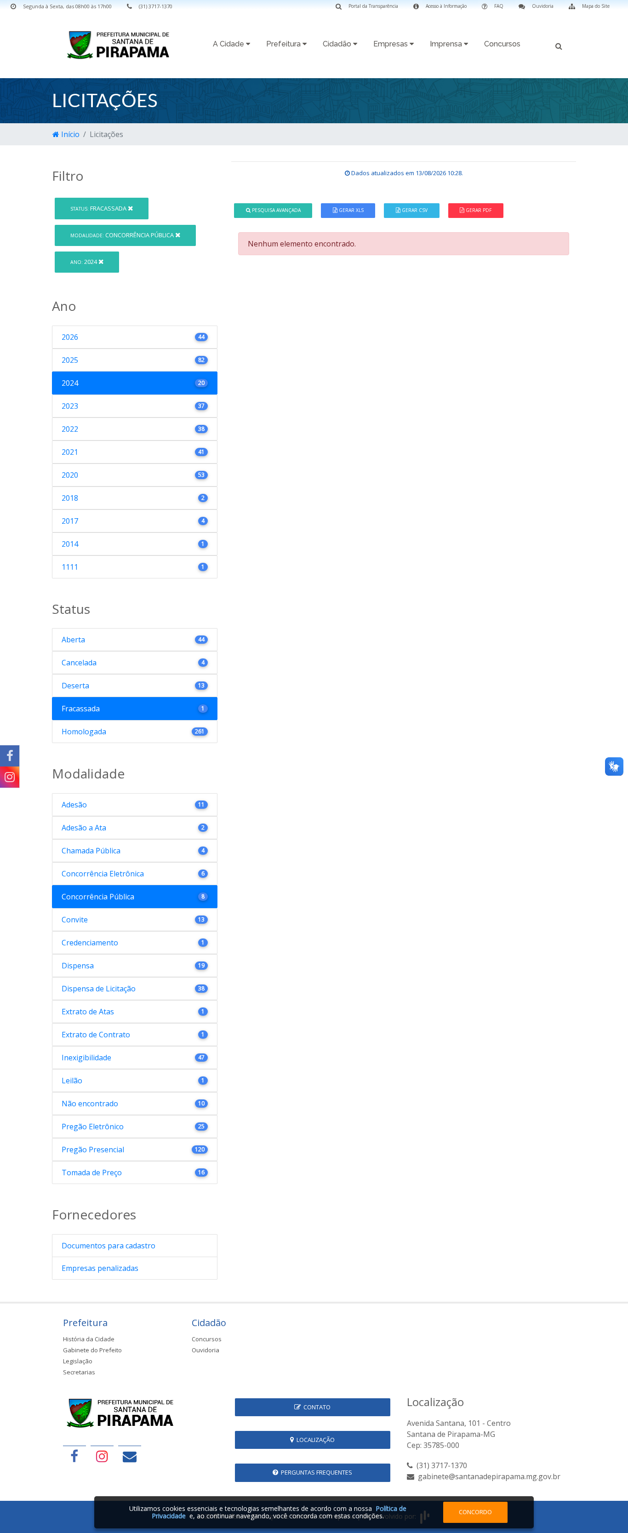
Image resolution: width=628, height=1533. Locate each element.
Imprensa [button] (447, 44)
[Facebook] (9, 755)
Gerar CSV (414, 210)
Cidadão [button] (338, 44)
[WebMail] (129, 1456)
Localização (314, 1440)
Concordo (475, 1512)
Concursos (502, 44)
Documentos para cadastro (108, 1246)
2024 (84, 261)
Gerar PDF (477, 210)
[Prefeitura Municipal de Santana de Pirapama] (120, 45)
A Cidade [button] (229, 44)
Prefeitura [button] (284, 44)
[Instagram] (9, 777)
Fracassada (99, 208)
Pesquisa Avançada (276, 210)
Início (69, 134)
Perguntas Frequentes (315, 1472)
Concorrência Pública (122, 235)
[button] (558, 45)
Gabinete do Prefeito (92, 1350)
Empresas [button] (391, 44)
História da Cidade (88, 1339)
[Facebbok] (74, 1456)
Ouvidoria (205, 1350)
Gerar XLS (350, 210)
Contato (316, 1407)
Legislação (77, 1361)
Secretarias (79, 1372)
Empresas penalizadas (100, 1268)
